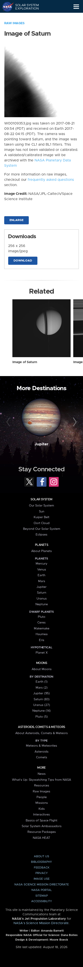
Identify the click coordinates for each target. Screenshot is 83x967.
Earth (41, 575)
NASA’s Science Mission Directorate (41, 923)
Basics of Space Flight (41, 820)
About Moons (42, 669)
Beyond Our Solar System (41, 528)
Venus (41, 569)
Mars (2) (42, 687)
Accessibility (41, 901)
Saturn (41, 592)
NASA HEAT (41, 837)
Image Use (42, 878)
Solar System (41, 499)
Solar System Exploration (24, 7)
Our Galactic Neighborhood (24, 17)
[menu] (76, 7)
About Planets (41, 551)
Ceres (41, 622)
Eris (41, 640)
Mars (41, 581)
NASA (6, 7)
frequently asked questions (51, 179)
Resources (41, 785)
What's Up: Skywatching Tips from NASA (41, 779)
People (42, 797)
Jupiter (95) (41, 693)
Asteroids (41, 751)
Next (74, 422)
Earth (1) (42, 681)
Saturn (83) (42, 699)
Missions (41, 802)
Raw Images (14, 23)
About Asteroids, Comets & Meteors (41, 733)
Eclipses (41, 534)
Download (23, 260)
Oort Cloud (42, 523)
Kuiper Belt (41, 517)
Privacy (41, 873)
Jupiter (41, 444)
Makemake (41, 628)
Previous (9, 422)
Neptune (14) (41, 710)
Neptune (41, 604)
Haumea (42, 634)
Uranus (42, 598)
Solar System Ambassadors (42, 826)
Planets (41, 545)
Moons (41, 663)
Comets (41, 757)
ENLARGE (16, 220)
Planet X (42, 652)
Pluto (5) (41, 716)
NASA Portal (41, 890)
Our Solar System (41, 505)
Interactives (41, 814)
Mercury (41, 563)
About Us (41, 856)
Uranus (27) (41, 705)
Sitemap (41, 895)
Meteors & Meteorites (41, 745)
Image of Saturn (24, 362)
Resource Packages (41, 832)
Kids (42, 808)
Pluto (41, 616)
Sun (41, 511)
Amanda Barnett (52, 930)
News (42, 773)
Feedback (41, 867)
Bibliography (41, 862)
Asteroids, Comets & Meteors (41, 727)
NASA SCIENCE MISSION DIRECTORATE (41, 884)
